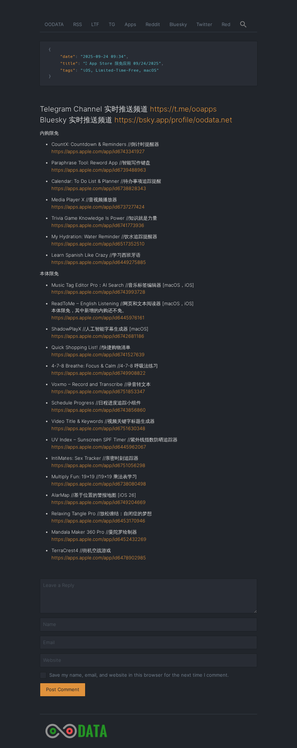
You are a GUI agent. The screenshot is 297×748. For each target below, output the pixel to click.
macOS (150, 70)
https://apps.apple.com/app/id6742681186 (97, 336)
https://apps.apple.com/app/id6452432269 (98, 539)
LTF (95, 24)
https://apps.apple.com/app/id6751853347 (98, 391)
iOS (87, 70)
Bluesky (178, 24)
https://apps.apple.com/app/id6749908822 (98, 373)
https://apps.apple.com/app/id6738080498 (98, 484)
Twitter (204, 24)
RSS (77, 24)
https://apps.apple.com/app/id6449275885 (98, 262)
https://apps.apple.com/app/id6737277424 (98, 207)
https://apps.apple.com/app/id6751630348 (98, 428)
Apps (130, 24)
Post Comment (62, 689)
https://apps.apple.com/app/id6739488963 (98, 170)
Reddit (153, 24)
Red (226, 24)
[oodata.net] (148, 731)
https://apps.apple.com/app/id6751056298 (98, 465)
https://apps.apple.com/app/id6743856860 (98, 410)
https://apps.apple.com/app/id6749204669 (98, 502)
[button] (243, 24)
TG (112, 24)
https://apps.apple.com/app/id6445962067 (98, 447)
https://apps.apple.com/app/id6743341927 (98, 151)
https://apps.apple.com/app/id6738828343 (98, 188)
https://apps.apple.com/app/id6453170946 (98, 521)
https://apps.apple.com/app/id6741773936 (97, 225)
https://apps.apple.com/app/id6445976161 (98, 317)
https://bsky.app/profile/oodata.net (173, 119)
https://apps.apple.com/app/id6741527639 (98, 354)
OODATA (54, 24)
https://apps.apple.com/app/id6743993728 (98, 292)
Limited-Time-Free (117, 70)
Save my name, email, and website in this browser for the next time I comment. (139, 675)
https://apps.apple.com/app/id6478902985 (98, 557)
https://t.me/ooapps (183, 109)
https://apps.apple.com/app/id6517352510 (98, 244)
